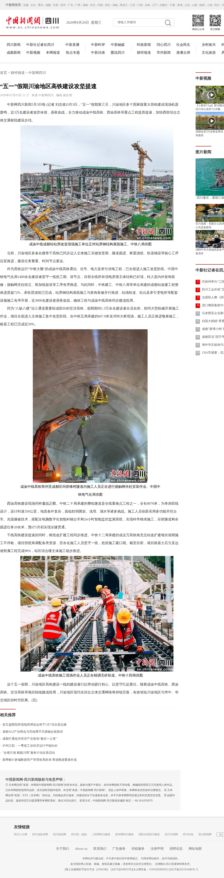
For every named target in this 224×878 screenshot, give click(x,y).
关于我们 (62, 848)
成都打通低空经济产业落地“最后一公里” (28, 738)
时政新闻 (144, 44)
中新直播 (72, 44)
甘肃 (55, 5)
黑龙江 (124, 5)
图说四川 (118, 52)
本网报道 (53, 52)
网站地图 (195, 848)
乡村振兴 (209, 44)
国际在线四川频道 (149, 834)
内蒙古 (164, 5)
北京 (33, 5)
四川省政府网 (40, 834)
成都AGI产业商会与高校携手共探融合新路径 (31, 731)
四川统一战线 (79, 834)
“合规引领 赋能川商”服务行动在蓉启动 (27, 752)
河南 (100, 5)
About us (81, 848)
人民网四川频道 (101, 834)
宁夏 (172, 5)
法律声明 (157, 848)
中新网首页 (13, 5)
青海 (179, 5)
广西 (77, 5)
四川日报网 (171, 834)
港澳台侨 (183, 52)
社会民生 (183, 44)
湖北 (107, 5)
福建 (48, 5)
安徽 (25, 5)
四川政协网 (59, 834)
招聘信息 (176, 848)
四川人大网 (20, 834)
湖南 (115, 5)
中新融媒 (118, 44)
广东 (70, 5)
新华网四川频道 (124, 834)
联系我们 (100, 848)
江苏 (132, 5)
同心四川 (164, 44)
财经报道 (144, 52)
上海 (209, 5)
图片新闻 (203, 152)
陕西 (202, 5)
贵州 (63, 5)
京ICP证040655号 (121, 869)
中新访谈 (98, 52)
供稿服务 (138, 848)
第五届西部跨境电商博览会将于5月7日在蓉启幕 (33, 724)
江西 (140, 5)
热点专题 (73, 52)
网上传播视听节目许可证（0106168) (86, 869)
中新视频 (33, 52)
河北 (92, 5)
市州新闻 (164, 52)
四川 (217, 5)
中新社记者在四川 (40, 44)
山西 (194, 5)
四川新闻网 (205, 834)
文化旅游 (209, 52)
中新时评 (98, 44)
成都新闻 (14, 52)
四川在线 (188, 834)
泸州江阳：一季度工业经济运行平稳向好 (29, 745)
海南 (85, 5)
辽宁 (155, 5)
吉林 (147, 5)
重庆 (40, 5)
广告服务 (119, 848)
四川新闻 (14, 44)
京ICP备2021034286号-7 (183, 869)
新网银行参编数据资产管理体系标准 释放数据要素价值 (38, 759)
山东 (187, 5)
